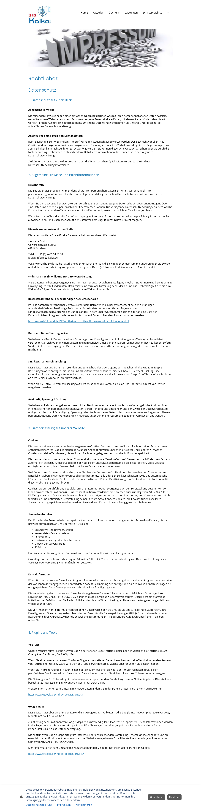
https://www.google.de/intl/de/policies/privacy (55, 694)
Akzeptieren (156, 797)
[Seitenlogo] (39, 12)
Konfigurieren (84, 804)
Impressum (64, 804)
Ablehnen (174, 797)
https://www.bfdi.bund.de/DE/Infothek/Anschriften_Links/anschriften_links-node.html (78, 321)
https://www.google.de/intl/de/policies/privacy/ (56, 753)
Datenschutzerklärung (39, 804)
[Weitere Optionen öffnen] (168, 13)
